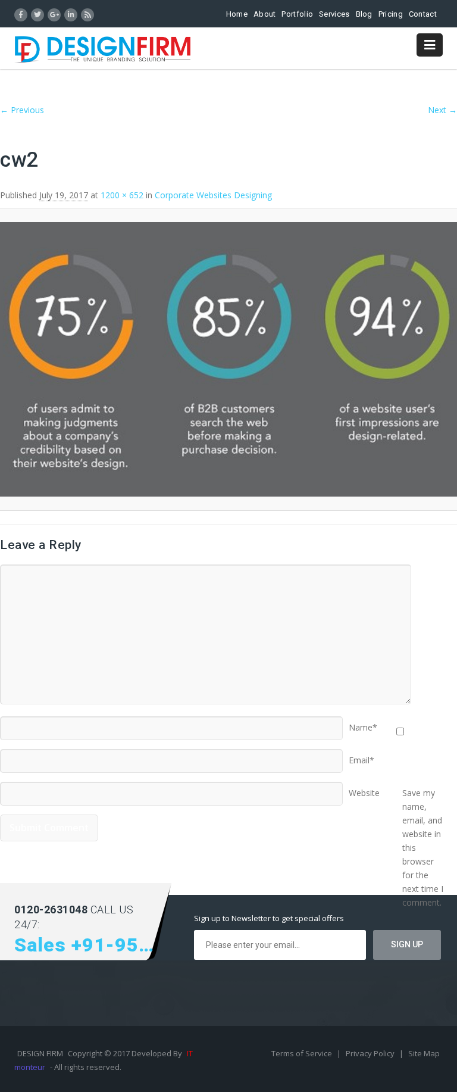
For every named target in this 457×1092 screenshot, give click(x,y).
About (264, 14)
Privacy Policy (371, 1053)
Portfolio (297, 14)
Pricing (390, 14)
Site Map (424, 1053)
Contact (423, 14)
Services (334, 14)
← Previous (22, 110)
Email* (361, 756)
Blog (364, 14)
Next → (442, 110)
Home (237, 14)
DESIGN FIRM (40, 1053)
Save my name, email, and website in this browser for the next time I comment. (422, 789)
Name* (363, 723)
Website (364, 789)
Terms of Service (302, 1053)
